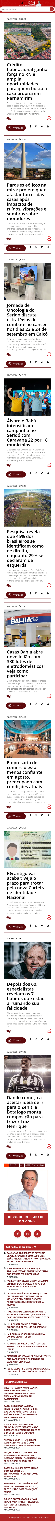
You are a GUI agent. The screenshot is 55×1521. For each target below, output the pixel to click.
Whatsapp (18, 127)
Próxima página (38, 1165)
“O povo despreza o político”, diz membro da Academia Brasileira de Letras (27, 1346)
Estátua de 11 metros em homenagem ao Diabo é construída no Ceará (29, 1370)
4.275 (28, 1165)
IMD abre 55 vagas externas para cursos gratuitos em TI (26, 1335)
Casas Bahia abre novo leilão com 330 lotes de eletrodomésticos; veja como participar (21, 1472)
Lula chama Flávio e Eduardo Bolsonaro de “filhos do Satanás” (27, 1325)
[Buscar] (52, 9)
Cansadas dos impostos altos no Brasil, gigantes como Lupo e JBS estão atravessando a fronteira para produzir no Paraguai (28, 1257)
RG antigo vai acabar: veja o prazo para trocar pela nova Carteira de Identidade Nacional (21, 1503)
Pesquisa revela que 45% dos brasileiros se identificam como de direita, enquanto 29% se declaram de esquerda (22, 1456)
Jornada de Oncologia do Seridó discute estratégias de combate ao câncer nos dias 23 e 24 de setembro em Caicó (22, 1428)
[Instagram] (27, 1234)
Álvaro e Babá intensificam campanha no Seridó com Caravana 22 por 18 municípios (22, 1442)
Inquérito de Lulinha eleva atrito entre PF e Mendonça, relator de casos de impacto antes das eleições (28, 1314)
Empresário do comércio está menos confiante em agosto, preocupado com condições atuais (21, 1487)
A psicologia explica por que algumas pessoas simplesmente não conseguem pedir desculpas (27, 1271)
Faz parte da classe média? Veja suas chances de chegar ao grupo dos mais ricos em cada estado (27, 1283)
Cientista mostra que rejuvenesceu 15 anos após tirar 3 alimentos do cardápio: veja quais (29, 1359)
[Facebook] (17, 1234)
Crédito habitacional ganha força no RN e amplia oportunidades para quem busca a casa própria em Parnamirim (20, 1393)
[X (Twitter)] (37, 1234)
